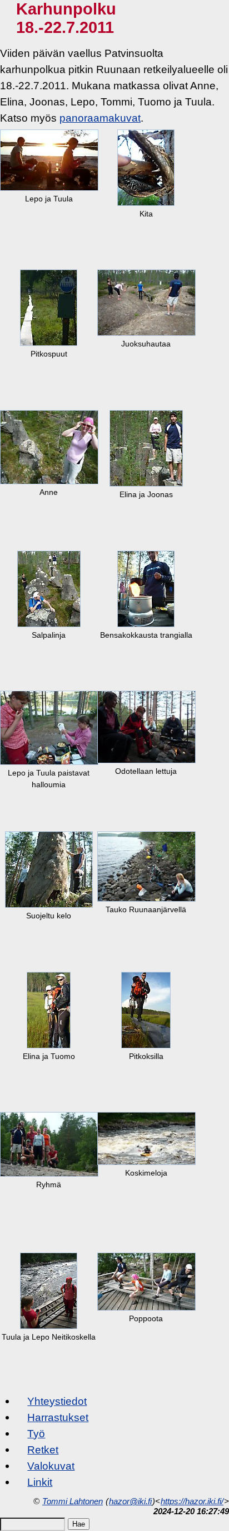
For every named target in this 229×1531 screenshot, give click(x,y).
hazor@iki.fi (130, 1501)
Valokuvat (50, 1466)
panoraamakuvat (100, 118)
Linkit (39, 1482)
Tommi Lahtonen (72, 1501)
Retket (42, 1449)
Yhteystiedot (57, 1401)
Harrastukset (57, 1417)
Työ (36, 1433)
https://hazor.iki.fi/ (192, 1501)
